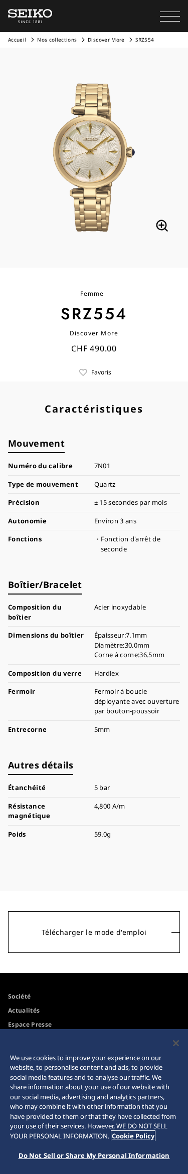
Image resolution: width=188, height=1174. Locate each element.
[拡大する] (162, 226)
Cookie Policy (133, 1135)
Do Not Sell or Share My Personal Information (94, 1155)
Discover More (106, 39)
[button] (170, 16)
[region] (94, 1101)
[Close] (176, 1043)
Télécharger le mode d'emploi (94, 932)
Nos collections (57, 39)
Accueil (17, 39)
